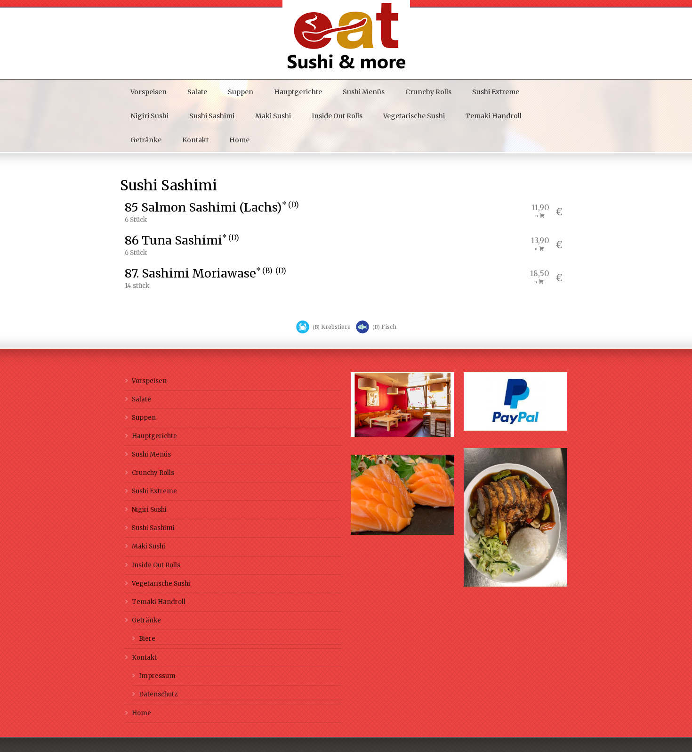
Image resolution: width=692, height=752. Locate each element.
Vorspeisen (148, 92)
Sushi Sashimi (211, 116)
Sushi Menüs (364, 92)
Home (239, 140)
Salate (197, 92)
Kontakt (195, 140)
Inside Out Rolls (337, 116)
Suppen (240, 92)
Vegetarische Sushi (414, 116)
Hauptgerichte (298, 92)
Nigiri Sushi (149, 116)
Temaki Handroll (494, 116)
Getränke (145, 140)
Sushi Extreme (495, 92)
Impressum (157, 676)
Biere (147, 639)
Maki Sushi (273, 116)
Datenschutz (158, 694)
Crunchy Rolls (428, 92)
